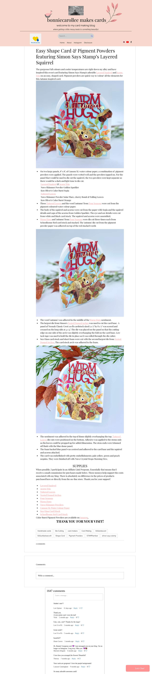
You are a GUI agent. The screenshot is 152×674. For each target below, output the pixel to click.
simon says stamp (109, 536)
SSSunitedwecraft (45, 536)
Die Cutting (59, 531)
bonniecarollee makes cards (76, 20)
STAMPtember (92, 536)
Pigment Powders (76, 536)
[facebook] (131, 42)
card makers (73, 531)
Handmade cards (44, 531)
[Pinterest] (124, 42)
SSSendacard (100, 531)
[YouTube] (127, 42)
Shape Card (60, 536)
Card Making (86, 531)
